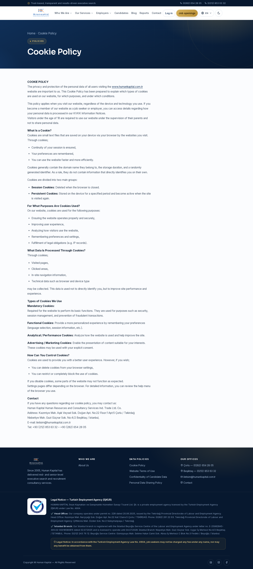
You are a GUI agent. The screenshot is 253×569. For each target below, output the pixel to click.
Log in (169, 13)
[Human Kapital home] (41, 13)
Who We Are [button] (62, 13)
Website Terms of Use (142, 470)
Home (31, 33)
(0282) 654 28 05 (192, 3)
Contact (156, 13)
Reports (144, 13)
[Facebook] (227, 562)
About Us (83, 465)
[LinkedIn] (211, 562)
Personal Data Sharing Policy (145, 482)
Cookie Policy (137, 465)
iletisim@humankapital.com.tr (199, 476)
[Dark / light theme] (218, 13)
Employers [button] (102, 13)
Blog (134, 13)
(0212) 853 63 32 (216, 3)
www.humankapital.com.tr (127, 86)
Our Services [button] (82, 13)
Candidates (121, 13)
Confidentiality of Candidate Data (148, 476)
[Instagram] (219, 562)
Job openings (187, 13)
